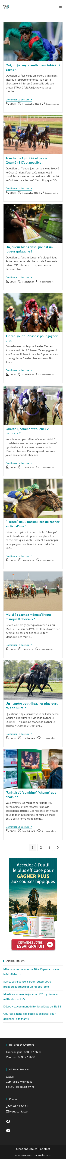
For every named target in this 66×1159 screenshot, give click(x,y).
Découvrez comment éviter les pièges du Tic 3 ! (32, 1006)
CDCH (12, 104)
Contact (45, 1148)
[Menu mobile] (61, 6)
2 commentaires (47, 374)
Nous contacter (19, 1111)
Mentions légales (26, 1148)
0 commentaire (52, 104)
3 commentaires (49, 831)
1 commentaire (51, 193)
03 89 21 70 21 (18, 1106)
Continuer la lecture (19, 100)
